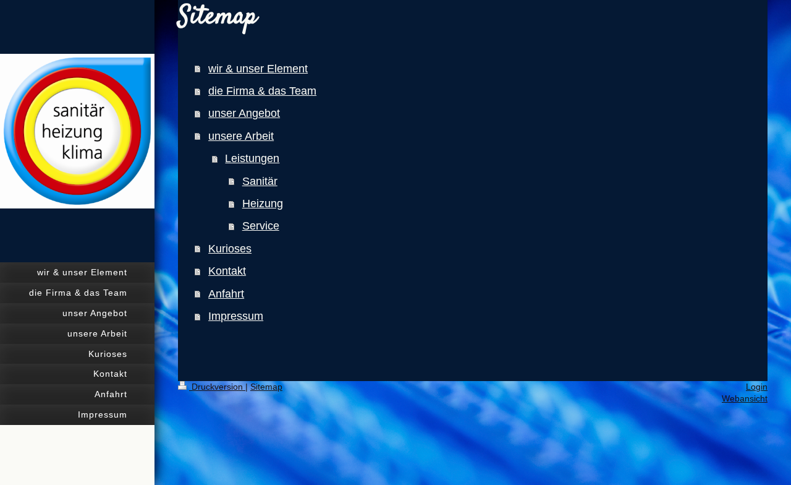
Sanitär (259, 181)
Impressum (235, 316)
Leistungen (252, 158)
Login (757, 387)
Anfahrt (226, 294)
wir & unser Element (258, 68)
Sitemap (266, 387)
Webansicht (745, 398)
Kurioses (230, 248)
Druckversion (217, 387)
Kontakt (227, 271)
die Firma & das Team (262, 91)
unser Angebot (244, 113)
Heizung (262, 203)
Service (260, 226)
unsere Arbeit (241, 136)
